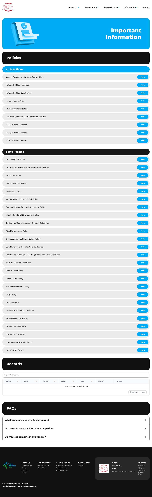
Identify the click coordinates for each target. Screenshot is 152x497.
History (24, 468)
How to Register (43, 465)
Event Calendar (61, 468)
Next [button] (143, 392)
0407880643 (116, 465)
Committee (26, 470)
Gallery (24, 473)
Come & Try (42, 468)
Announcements (62, 470)
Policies (80, 465)
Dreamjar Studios (30, 486)
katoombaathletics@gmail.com (123, 471)
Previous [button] (134, 392)
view (143, 77)
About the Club (27, 465)
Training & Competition (64, 465)
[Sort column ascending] (17, 381)
